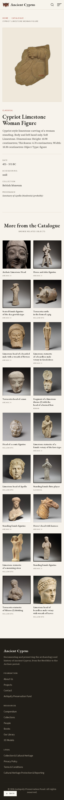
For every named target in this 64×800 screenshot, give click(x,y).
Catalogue (18, 18)
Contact (8, 690)
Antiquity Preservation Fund (18, 696)
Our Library (9, 734)
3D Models (9, 740)
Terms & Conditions (13, 767)
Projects (8, 685)
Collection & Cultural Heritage (18, 755)
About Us (8, 679)
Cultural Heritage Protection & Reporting (24, 773)
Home (5, 18)
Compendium (10, 711)
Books (7, 729)
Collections (9, 717)
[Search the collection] (52, 4)
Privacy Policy (10, 761)
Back (12, 793)
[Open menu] (59, 4)
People (7, 723)
